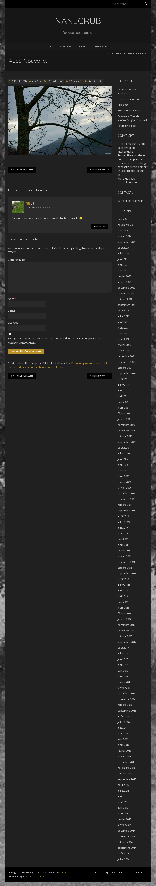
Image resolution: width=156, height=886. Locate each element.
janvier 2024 (124, 236)
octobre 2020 (125, 436)
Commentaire (16, 260)
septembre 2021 (127, 373)
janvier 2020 (124, 487)
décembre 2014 (126, 830)
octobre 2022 (125, 299)
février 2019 (124, 550)
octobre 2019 (125, 505)
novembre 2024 (126, 225)
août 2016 (123, 716)
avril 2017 (123, 670)
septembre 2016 (127, 710)
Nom (12, 299)
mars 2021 (123, 407)
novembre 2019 (126, 499)
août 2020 (123, 447)
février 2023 (124, 276)
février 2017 (124, 682)
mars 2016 (123, 745)
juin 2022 (123, 322)
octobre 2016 (125, 705)
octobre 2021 (125, 367)
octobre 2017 (125, 636)
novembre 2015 (126, 767)
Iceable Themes (35, 876)
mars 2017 (123, 676)
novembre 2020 (126, 430)
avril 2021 (123, 402)
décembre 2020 (126, 425)
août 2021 (123, 379)
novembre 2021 (126, 362)
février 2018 (124, 613)
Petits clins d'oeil (123, 53)
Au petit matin (95, 81)
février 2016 (124, 750)
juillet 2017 (124, 653)
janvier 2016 (124, 756)
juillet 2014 (124, 859)
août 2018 (123, 579)
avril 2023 (123, 270)
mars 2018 (123, 607)
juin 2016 (123, 727)
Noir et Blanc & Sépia (130, 110)
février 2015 (124, 819)
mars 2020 (123, 476)
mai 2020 (123, 465)
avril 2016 (123, 739)
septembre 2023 (127, 242)
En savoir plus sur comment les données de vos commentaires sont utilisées (59, 365)
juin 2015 (123, 796)
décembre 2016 (126, 693)
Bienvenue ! (81, 46)
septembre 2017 (127, 642)
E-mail (13, 310)
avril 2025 (123, 219)
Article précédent (23, 169)
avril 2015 (123, 807)
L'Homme (123, 104)
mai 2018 (123, 596)
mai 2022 (123, 327)
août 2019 (123, 516)
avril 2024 (123, 230)
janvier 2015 (124, 825)
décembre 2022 (126, 287)
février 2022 (124, 345)
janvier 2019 (124, 556)
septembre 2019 (127, 510)
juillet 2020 (124, 453)
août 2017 (123, 647)
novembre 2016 (126, 699)
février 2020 (124, 482)
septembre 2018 (127, 573)
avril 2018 (123, 602)
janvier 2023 (124, 282)
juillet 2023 (124, 253)
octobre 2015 (125, 773)
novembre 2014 (126, 836)
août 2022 (123, 310)
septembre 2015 (127, 779)
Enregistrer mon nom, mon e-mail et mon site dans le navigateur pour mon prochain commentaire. (54, 340)
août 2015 (123, 785)
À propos (65, 46)
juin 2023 (123, 259)
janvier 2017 (124, 687)
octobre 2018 (125, 567)
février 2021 (124, 413)
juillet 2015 (124, 790)
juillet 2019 (124, 522)
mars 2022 (123, 339)
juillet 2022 (124, 316)
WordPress (65, 872)
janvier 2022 (124, 350)
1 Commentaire (76, 81)
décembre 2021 (126, 356)
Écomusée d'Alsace (129, 99)
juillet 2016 (124, 722)
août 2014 (123, 853)
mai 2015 (123, 802)
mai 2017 (123, 665)
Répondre (99, 226)
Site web (13, 322)
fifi (28, 203)
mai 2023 (123, 265)
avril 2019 (123, 539)
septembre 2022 (127, 305)
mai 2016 (123, 733)
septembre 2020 (127, 442)
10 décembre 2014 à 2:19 (38, 207)
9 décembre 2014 (19, 81)
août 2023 (123, 247)
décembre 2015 (126, 762)
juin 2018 (123, 590)
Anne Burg (36, 81)
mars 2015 (123, 813)
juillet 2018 (124, 585)
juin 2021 (123, 390)
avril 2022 (123, 333)
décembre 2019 (126, 493)
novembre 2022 (126, 293)
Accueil (52, 46)
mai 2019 (123, 533)
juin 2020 (123, 459)
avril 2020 (123, 470)
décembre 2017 (126, 625)
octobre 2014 (125, 842)
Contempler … (100, 46)
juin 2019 (123, 527)
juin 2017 (123, 659)
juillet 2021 (124, 385)
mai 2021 (123, 396)
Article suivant (98, 169)
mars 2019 (123, 545)
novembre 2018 (126, 562)
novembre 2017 (126, 630)
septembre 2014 (127, 847)
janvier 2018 (124, 619)
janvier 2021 (124, 419)
